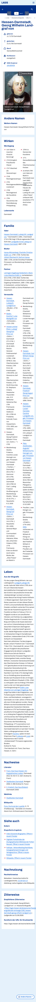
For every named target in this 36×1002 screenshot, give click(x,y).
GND (24, 527)
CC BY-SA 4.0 (23, 881)
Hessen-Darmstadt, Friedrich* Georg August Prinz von (28, 390)
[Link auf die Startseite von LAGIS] (11, 2)
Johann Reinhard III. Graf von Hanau (17, 257)
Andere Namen (26, 997)
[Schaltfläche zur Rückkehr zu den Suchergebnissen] (3, 9)
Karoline (16, 734)
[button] (33, 2)
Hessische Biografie (18, 17)
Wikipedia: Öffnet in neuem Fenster (19, 858)
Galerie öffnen (26, 73)
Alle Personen (30, 17)
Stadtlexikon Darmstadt (14, 781)
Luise (28, 736)
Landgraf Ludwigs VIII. (22, 583)
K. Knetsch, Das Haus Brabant (17, 787)
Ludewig (20, 736)
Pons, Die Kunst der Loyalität (14, 806)
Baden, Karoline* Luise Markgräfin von (11, 316)
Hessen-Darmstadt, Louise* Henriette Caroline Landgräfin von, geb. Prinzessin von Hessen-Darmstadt (28, 413)
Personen (6, 17)
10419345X (11, 65)
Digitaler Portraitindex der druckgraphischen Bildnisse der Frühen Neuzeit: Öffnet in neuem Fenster (20, 842)
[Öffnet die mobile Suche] (31, 9)
